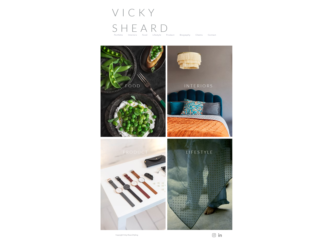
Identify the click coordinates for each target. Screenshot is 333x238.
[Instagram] (214, 235)
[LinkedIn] (220, 235)
